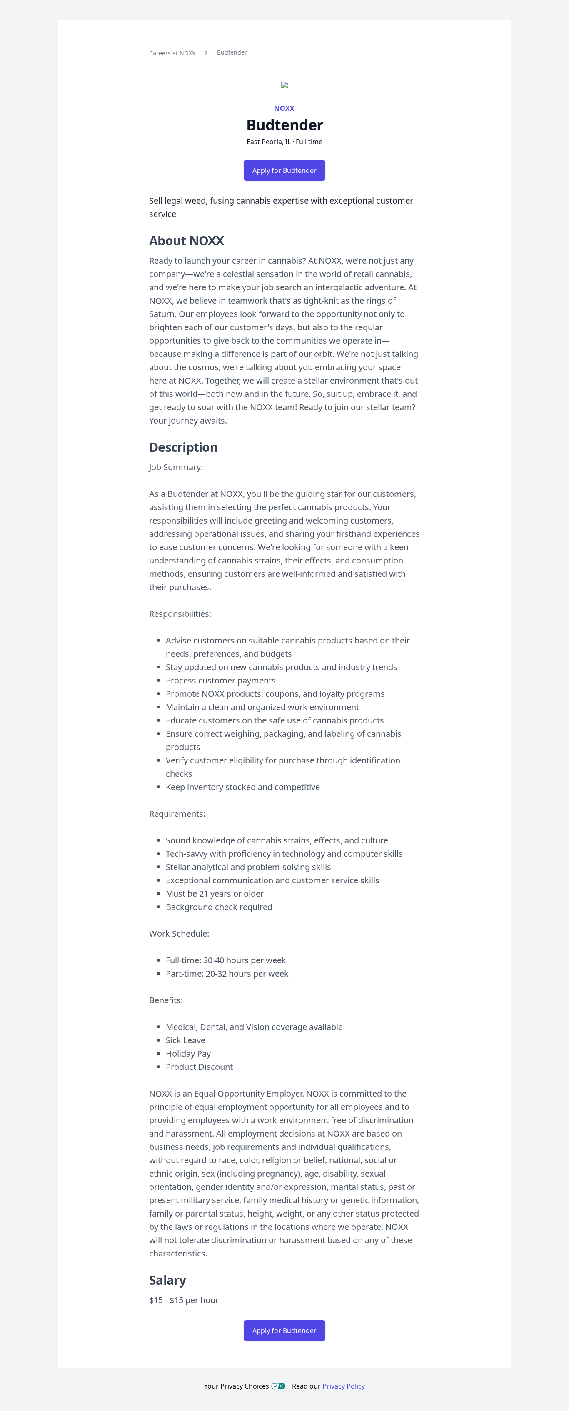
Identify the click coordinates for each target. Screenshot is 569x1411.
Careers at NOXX (172, 53)
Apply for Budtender (284, 170)
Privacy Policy (343, 1386)
